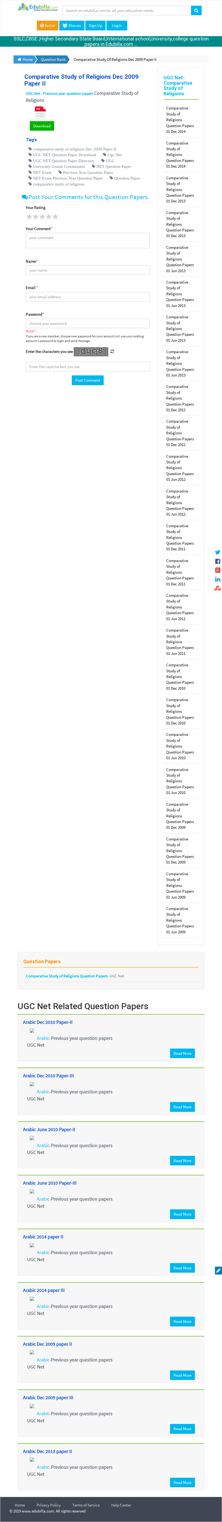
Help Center (121, 1505)
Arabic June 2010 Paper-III (50, 1183)
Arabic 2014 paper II (43, 1237)
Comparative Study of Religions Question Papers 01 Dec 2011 (180, 537)
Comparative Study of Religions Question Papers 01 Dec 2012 (180, 398)
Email (32, 287)
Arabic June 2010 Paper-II (49, 1129)
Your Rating (35, 207)
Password (35, 314)
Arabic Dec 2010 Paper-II (48, 1022)
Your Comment (39, 228)
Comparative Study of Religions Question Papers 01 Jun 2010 (180, 746)
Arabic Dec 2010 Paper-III (48, 1075)
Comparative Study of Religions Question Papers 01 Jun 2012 (180, 468)
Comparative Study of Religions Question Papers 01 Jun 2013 (180, 259)
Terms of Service (86, 1505)
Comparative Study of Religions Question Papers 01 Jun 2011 (180, 607)
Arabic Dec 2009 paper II (47, 1344)
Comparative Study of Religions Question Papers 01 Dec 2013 (180, 189)
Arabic (43, 1038)
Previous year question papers (82, 1038)
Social (49, 25)
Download (42, 125)
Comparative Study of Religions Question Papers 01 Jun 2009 (180, 885)
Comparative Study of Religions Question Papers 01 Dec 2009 (180, 816)
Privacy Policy (49, 1505)
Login (117, 25)
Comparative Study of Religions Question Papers (67, 975)
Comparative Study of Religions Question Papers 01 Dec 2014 (180, 119)
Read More (182, 1053)
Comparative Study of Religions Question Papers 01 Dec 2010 (180, 676)
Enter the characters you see (49, 351)
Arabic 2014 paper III (44, 1290)
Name (31, 261)
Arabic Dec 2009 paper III (48, 1397)
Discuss (74, 25)
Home (20, 1505)
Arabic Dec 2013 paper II (47, 1451)
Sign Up (95, 25)
